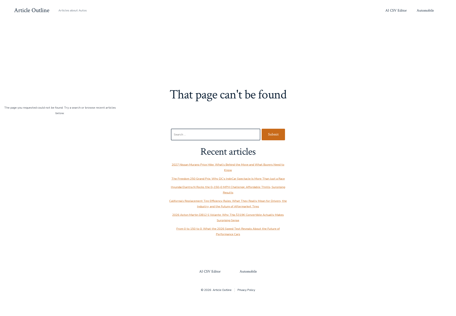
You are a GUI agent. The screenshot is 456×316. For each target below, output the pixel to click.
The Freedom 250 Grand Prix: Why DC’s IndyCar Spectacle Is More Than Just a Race (228, 179)
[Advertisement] (228, 48)
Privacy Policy (246, 290)
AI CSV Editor (396, 10)
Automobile (425, 10)
